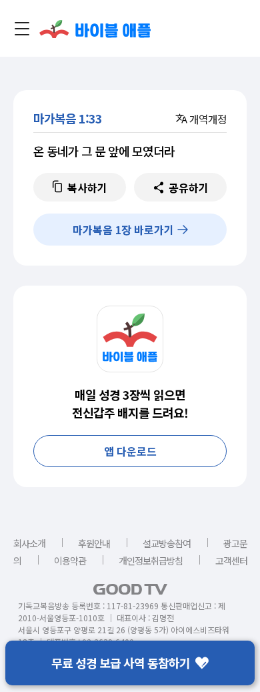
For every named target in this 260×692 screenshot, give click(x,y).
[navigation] (22, 28)
